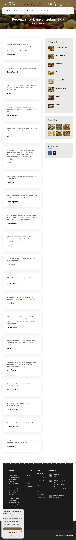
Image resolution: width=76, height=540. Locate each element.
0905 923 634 (12, 5)
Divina (57, 96)
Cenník (43, 11)
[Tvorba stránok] (68, 535)
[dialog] (12, 524)
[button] (12, 536)
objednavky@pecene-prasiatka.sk (63, 5)
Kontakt (57, 11)
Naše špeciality (24, 11)
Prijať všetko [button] (12, 529)
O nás (15, 11)
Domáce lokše (60, 80)
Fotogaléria (35, 11)
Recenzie (49, 11)
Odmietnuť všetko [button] (12, 532)
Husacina (59, 63)
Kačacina (58, 72)
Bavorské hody (60, 55)
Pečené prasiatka (61, 47)
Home (10, 11)
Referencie (30, 486)
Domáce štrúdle (61, 88)
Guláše (58, 104)
